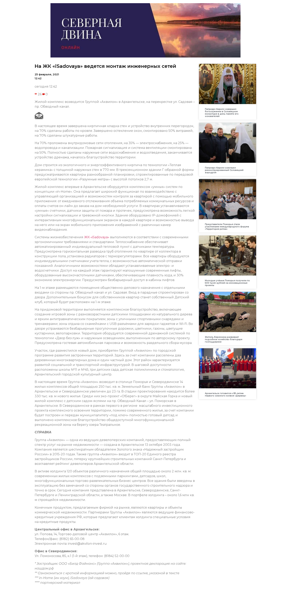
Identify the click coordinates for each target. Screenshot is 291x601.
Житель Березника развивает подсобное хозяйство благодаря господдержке (223, 339)
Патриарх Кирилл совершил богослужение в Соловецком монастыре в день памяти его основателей (222, 113)
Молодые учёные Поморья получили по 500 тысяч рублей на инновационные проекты (227, 283)
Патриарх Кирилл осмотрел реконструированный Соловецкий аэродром (224, 170)
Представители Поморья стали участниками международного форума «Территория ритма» (227, 226)
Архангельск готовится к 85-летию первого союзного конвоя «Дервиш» (225, 394)
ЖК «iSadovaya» (96, 237)
